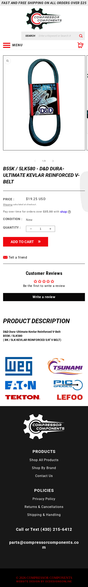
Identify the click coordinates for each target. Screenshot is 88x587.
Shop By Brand (44, 468)
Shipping (7, 204)
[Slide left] (34, 160)
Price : (8, 199)
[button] (23, 45)
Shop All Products (44, 460)
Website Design (28, 581)
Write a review (44, 297)
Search (30, 35)
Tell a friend (17, 257)
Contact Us (44, 476)
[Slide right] (53, 160)
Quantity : (12, 227)
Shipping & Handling (44, 515)
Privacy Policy (44, 499)
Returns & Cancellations (44, 507)
